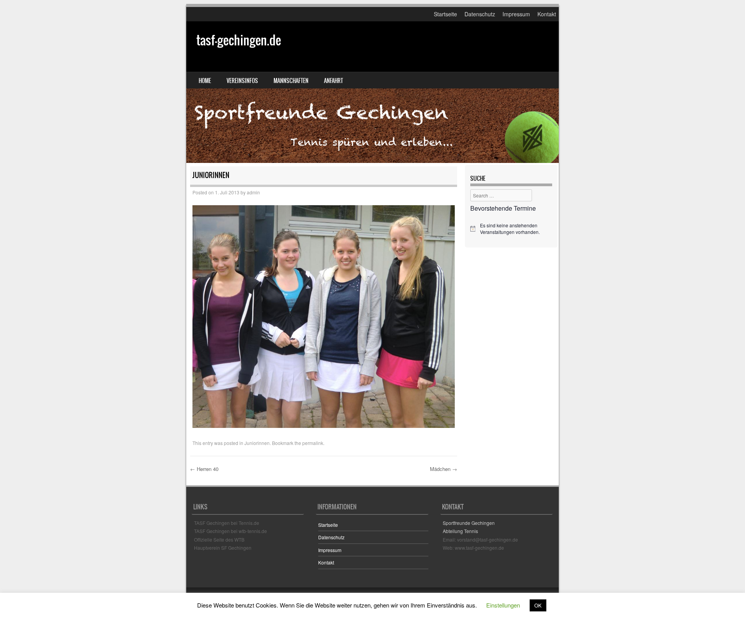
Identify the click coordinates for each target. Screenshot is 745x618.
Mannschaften (291, 80)
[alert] (511, 228)
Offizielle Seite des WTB (219, 539)
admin (253, 192)
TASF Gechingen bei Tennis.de (226, 522)
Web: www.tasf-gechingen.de (473, 547)
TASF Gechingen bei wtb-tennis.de (230, 531)
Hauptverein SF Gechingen (222, 547)
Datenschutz (479, 14)
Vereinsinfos (242, 80)
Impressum (516, 14)
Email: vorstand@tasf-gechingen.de (480, 539)
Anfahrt (333, 80)
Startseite (445, 14)
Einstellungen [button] (503, 605)
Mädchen (443, 469)
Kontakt (546, 14)
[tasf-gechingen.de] (372, 92)
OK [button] (538, 605)
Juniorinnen (257, 443)
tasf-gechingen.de (238, 40)
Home (205, 80)
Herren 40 (204, 469)
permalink (312, 443)
